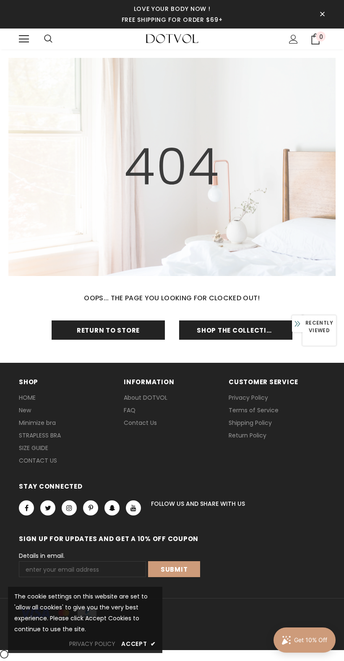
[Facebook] (26, 507)
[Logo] (171, 38)
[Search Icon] (48, 39)
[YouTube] (133, 507)
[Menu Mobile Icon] (24, 39)
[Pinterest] (90, 507)
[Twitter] (47, 507)
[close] (322, 14)
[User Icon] (293, 39)
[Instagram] (69, 507)
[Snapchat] (112, 507)
